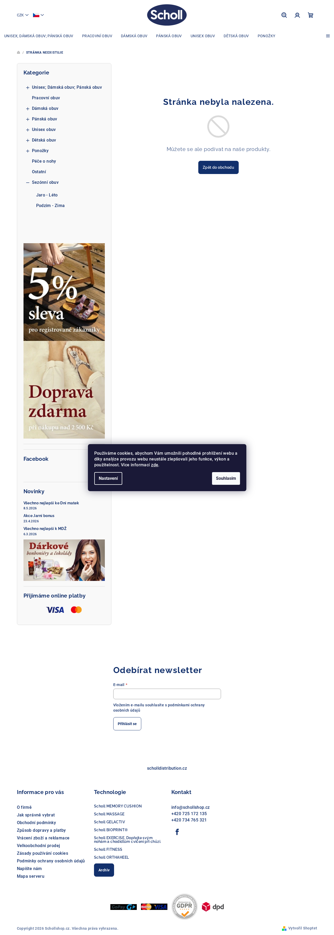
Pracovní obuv (46, 97)
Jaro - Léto (47, 195)
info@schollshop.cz (190, 807)
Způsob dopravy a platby (41, 830)
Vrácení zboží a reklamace (43, 837)
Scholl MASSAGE (109, 814)
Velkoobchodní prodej (38, 845)
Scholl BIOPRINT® (111, 830)
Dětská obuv (44, 140)
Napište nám (29, 868)
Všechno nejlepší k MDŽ (45, 529)
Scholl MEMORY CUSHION (118, 806)
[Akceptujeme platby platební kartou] (154, 906)
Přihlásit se (127, 724)
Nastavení (108, 478)
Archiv (104, 870)
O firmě (24, 807)
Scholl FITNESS (108, 849)
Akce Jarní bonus (39, 516)
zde (154, 464)
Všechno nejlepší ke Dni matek (51, 503)
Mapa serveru (31, 876)
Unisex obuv (44, 129)
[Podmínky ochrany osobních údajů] (184, 906)
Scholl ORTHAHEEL (111, 857)
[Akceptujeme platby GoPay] (123, 906)
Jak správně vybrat (36, 814)
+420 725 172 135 (189, 813)
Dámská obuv (45, 108)
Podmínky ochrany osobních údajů (51, 860)
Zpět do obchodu (218, 167)
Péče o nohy (44, 161)
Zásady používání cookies (42, 853)
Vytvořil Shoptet (302, 928)
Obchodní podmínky (36, 822)
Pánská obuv (44, 118)
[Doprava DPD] (213, 906)
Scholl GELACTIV (109, 822)
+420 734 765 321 (189, 820)
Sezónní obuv (45, 182)
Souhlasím (226, 478)
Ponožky (40, 150)
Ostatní (39, 171)
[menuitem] (39, 36)
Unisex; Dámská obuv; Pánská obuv (67, 87)
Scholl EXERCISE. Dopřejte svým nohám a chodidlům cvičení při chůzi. (127, 839)
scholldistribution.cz (167, 768)
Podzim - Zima (50, 205)
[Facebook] (177, 832)
